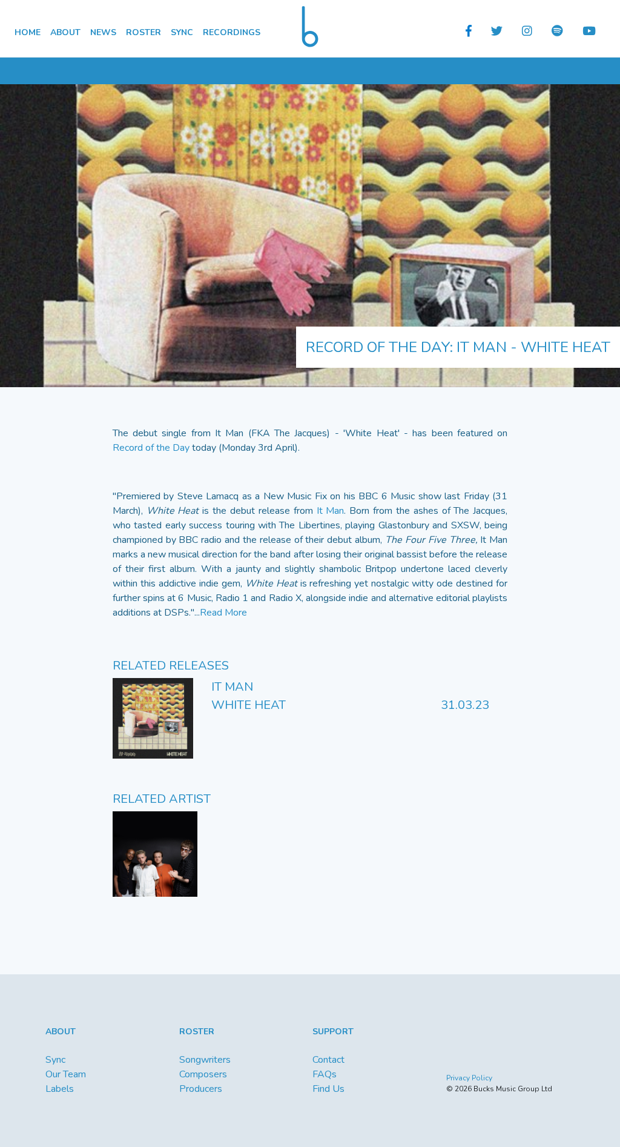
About (65, 32)
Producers (200, 1088)
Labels (59, 1088)
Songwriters (205, 1059)
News (103, 32)
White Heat (248, 705)
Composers (203, 1074)
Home (28, 32)
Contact (328, 1059)
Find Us (328, 1088)
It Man (331, 510)
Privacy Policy (469, 1078)
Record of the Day (151, 447)
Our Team (65, 1074)
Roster (143, 32)
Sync (182, 32)
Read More (223, 612)
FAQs (324, 1074)
